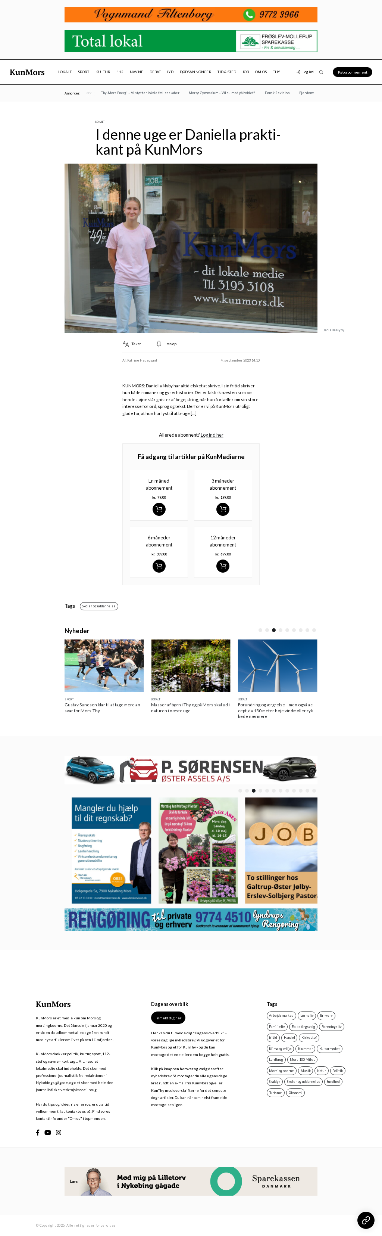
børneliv (307, 1015)
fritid (273, 1037)
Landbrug (276, 1059)
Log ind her (212, 435)
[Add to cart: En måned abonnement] (159, 509)
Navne (136, 72)
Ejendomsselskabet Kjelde (312, 93)
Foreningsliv (332, 1027)
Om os (261, 72)
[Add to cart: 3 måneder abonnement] (222, 509)
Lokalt (65, 72)
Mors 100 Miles (302, 1059)
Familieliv (277, 1027)
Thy (276, 72)
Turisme (275, 1093)
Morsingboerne (281, 1071)
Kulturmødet (329, 1049)
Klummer (305, 1049)
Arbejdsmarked (281, 1015)
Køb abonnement (352, 72)
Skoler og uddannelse (99, 606)
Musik (306, 1071)
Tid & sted (226, 72)
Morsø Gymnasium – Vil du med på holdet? (214, 93)
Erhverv (326, 1015)
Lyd (170, 72)
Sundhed (333, 1081)
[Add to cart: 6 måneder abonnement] (159, 566)
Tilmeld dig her (168, 1018)
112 (120, 72)
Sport (84, 72)
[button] (260, 630)
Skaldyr (274, 1081)
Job (245, 72)
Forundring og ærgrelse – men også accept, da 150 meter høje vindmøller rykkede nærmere (276, 710)
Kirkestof (309, 1037)
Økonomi (296, 1093)
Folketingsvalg (303, 1027)
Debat (155, 72)
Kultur (103, 72)
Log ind (308, 72)
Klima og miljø (280, 1049)
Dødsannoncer (196, 72)
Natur (321, 1071)
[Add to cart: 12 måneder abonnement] (222, 566)
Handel (289, 1037)
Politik (337, 1071)
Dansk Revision (268, 93)
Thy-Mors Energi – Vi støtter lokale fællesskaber (132, 93)
